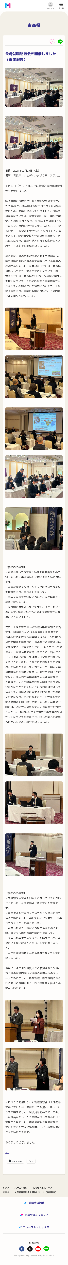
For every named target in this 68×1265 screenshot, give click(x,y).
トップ (6, 1187)
